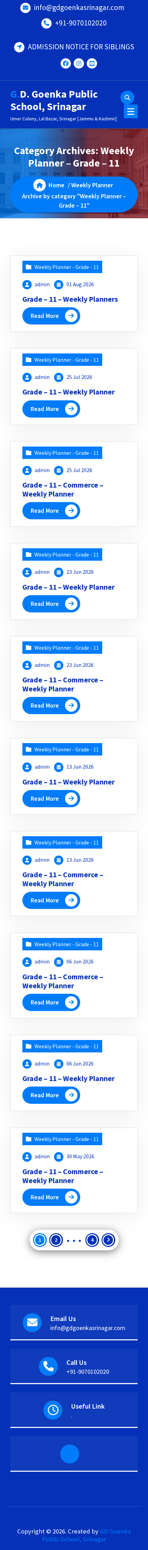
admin (42, 284)
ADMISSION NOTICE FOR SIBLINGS (81, 46)
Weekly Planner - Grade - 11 (66, 266)
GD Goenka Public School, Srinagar (86, 1535)
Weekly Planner (92, 185)
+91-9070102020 (81, 23)
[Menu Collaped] (131, 111)
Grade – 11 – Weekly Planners (70, 299)
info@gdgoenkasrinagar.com (79, 7)
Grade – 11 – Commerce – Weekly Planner (62, 489)
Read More (45, 316)
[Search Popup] (127, 97)
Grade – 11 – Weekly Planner (68, 392)
